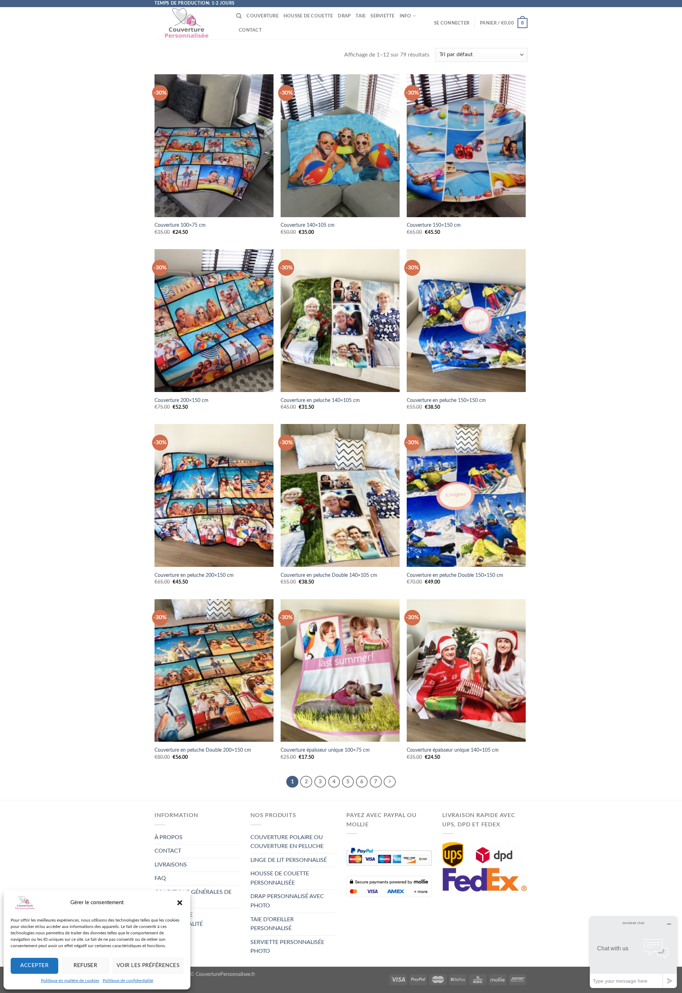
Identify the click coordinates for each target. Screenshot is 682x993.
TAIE (361, 16)
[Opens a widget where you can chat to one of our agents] (633, 952)
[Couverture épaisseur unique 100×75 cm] (340, 670)
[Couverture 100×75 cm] (214, 145)
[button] (179, 902)
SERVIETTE (382, 16)
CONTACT (250, 30)
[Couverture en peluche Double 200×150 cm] (214, 670)
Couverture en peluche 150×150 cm (446, 400)
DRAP (344, 16)
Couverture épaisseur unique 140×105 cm (453, 750)
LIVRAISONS (171, 865)
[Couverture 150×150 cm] (466, 145)
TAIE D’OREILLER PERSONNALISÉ (272, 924)
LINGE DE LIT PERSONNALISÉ (288, 860)
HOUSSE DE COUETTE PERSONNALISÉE (279, 878)
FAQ (160, 878)
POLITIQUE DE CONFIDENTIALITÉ (179, 919)
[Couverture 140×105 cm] (340, 145)
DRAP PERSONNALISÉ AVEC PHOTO (287, 900)
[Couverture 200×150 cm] (214, 320)
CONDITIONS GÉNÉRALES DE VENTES (193, 896)
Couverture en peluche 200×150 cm (194, 575)
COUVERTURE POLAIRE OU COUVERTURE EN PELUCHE (287, 841)
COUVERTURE (262, 16)
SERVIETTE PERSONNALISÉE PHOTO (287, 946)
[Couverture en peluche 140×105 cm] (340, 320)
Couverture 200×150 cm (182, 400)
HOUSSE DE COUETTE (308, 16)
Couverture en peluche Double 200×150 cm (203, 750)
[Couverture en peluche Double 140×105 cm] (340, 495)
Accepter (34, 965)
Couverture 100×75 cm (180, 225)
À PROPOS (169, 837)
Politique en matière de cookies (70, 980)
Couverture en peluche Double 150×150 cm (455, 575)
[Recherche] (239, 16)
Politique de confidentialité (128, 980)
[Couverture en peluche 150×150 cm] (466, 320)
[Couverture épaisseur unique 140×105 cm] (466, 670)
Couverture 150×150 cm (434, 225)
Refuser (85, 965)
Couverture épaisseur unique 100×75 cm (325, 750)
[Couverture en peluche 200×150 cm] (214, 495)
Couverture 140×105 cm (308, 225)
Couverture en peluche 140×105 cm (320, 400)
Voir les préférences (148, 965)
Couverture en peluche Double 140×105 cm (329, 575)
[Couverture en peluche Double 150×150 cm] (466, 495)
